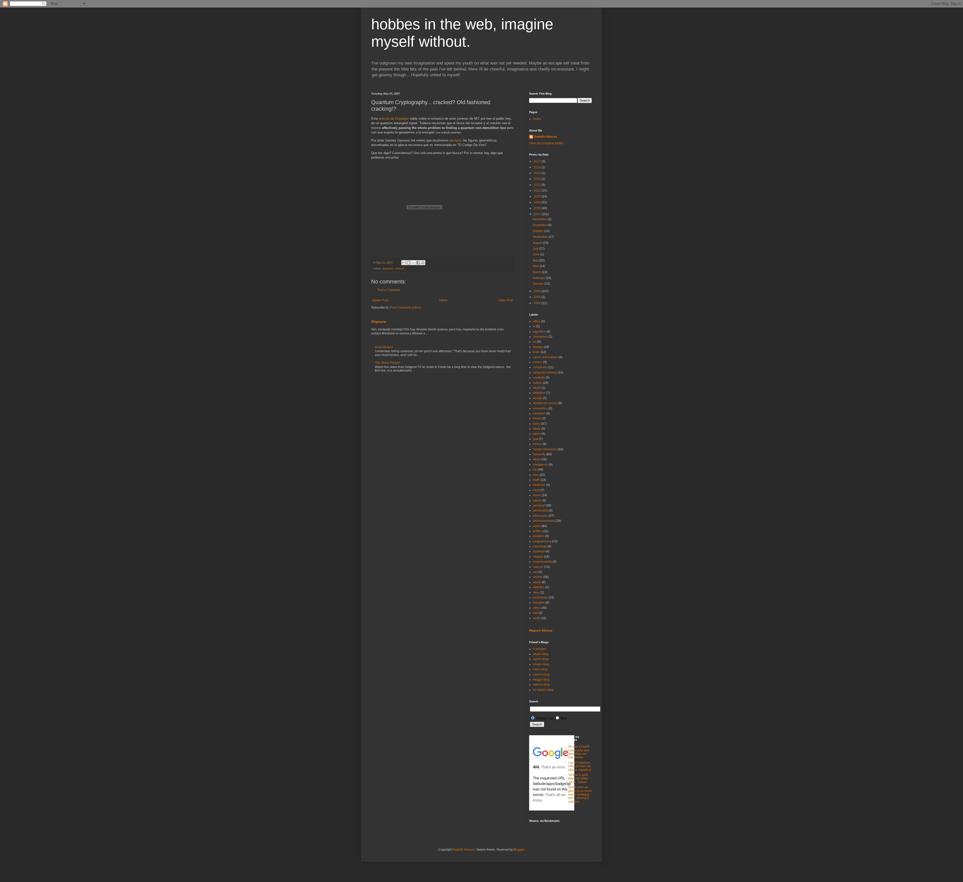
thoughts (539, 602)
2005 (537, 297)
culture (537, 383)
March (537, 272)
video (536, 608)
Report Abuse (540, 630)
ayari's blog (540, 659)
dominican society (545, 403)
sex (535, 572)
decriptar (455, 140)
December (540, 219)
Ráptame (378, 322)
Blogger (519, 849)
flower (537, 418)
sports (537, 582)
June (536, 254)
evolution (539, 413)
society (537, 577)
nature (537, 500)
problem (538, 536)
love (536, 475)
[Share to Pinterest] (422, 262)
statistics (538, 587)
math (536, 480)
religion (538, 556)
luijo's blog (540, 669)
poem (537, 526)
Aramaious (540, 336)
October (538, 231)
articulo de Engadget (394, 118)
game (537, 433)
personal (539, 505)
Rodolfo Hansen (545, 136)
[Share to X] (413, 262)
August (538, 243)
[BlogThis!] (408, 262)
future (537, 428)
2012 (537, 185)
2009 (537, 202)
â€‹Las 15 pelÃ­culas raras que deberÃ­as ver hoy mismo (579, 752)
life (535, 469)
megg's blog (541, 679)
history (537, 444)
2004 (537, 303)
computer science (545, 372)
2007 (537, 214)
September (540, 237)
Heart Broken (384, 347)
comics (537, 362)
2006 (537, 291)
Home (443, 300)
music (537, 495)
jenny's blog (541, 664)
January (538, 283)
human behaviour (545, 449)
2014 (537, 179)
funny (536, 423)
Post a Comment (388, 290)
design (537, 398)
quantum (388, 268)
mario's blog (541, 674)
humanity (539, 454)
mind (536, 490)
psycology (540, 546)
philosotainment (544, 521)
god (535, 439)
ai (534, 326)
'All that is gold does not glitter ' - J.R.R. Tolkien (579, 778)
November (540, 225)
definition (539, 393)
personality (540, 510)
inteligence (540, 464)
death (537, 388)
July (536, 248)
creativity (539, 377)
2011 (537, 190)
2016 (537, 167)
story (536, 592)
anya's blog (540, 654)
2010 (537, 196)
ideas (536, 459)
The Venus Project (387, 362)
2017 (537, 161)
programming (542, 541)
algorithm (539, 331)
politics (537, 531)
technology (540, 597)
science (399, 268)
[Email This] (403, 262)
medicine (539, 485)
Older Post (506, 300)
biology (538, 347)
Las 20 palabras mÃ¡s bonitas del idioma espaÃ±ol (579, 766)
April (536, 266)
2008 (537, 208)
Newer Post (380, 300)
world (536, 618)
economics (540, 408)
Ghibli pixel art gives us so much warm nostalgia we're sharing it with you (580, 794)
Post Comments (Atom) (405, 307)
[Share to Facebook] (418, 262)
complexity (540, 367)
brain (536, 352)
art (534, 341)
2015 (537, 173)
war (535, 613)
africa (536, 321)
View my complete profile (546, 143)
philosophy (540, 516)
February (539, 278)
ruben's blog (541, 684)
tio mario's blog (543, 690)
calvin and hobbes (545, 357)
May (536, 260)
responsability (542, 561)
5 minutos (539, 649)
